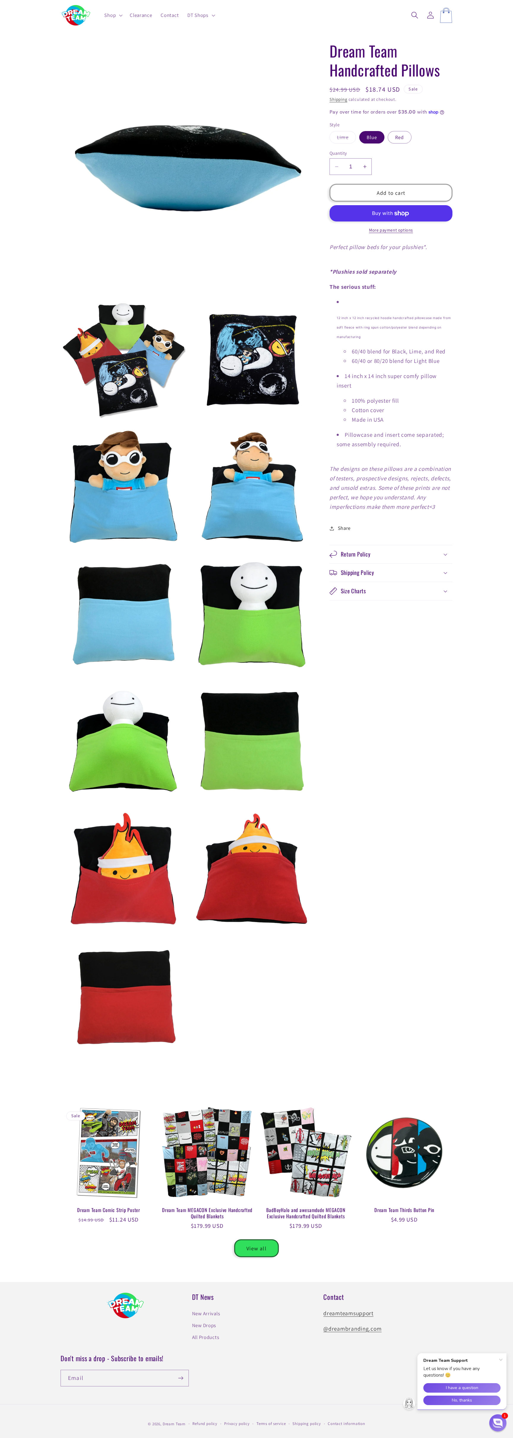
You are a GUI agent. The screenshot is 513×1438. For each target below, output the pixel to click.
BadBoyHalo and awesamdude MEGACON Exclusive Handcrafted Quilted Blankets (306, 1213)
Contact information (346, 1423)
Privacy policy (237, 1423)
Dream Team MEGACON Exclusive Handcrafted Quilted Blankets (207, 1213)
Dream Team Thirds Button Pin (404, 1210)
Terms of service (271, 1423)
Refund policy (204, 1423)
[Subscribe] (181, 1378)
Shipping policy (306, 1423)
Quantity (338, 153)
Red (399, 137)
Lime (346, 139)
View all (256, 1248)
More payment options (391, 230)
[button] (113, 15)
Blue (372, 137)
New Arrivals (206, 1313)
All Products (205, 1337)
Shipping (338, 99)
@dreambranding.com (352, 1328)
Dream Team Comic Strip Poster (108, 1210)
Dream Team (174, 1423)
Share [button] (344, 528)
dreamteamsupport (348, 1313)
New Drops (204, 1325)
